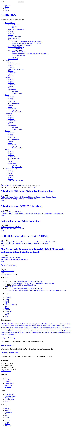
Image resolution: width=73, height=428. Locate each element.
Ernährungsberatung (11, 168)
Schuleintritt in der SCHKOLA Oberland (21, 206)
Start (2, 185)
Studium (10, 71)
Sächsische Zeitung (11, 199)
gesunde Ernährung (56, 327)
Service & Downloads (15, 50)
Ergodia (7, 60)
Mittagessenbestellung (8, 338)
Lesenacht (53, 325)
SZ (36, 199)
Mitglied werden (17, 93)
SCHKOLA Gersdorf (13, 330)
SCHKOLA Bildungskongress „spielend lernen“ (26, 41)
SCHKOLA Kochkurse (15, 180)
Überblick (11, 62)
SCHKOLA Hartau (9, 334)
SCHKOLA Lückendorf (65, 330)
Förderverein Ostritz (34, 197)
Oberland (7, 131)
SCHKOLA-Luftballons (44, 213)
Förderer (14, 28)
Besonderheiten (13, 40)
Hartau (7, 95)
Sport (5, 325)
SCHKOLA (8, 15)
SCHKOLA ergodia (35, 332)
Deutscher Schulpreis (43, 329)
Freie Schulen (11, 324)
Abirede (8, 243)
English (7, 10)
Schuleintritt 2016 (58, 213)
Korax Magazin (9, 394)
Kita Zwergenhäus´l (29, 329)
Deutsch (7, 5)
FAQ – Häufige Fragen (19, 52)
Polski (6, 8)
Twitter (7, 422)
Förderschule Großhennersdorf (43, 327)
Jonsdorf (35, 242)
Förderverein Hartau (7, 197)
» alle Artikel (32, 187)
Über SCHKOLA (13, 24)
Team (10, 74)
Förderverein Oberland (20, 197)
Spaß (14, 329)
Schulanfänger (30, 199)
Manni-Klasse (52, 329)
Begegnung (60, 332)
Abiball (3, 243)
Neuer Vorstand (8, 265)
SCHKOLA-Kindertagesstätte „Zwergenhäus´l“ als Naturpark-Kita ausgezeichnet (29, 283)
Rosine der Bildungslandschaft (38, 243)
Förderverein (12, 89)
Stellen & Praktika (13, 38)
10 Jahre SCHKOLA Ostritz (9, 213)
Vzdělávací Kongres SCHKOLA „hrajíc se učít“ (26, 43)
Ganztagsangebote (13, 103)
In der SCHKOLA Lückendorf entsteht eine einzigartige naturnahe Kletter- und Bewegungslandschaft (35, 290)
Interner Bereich (13, 59)
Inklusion (15, 259)
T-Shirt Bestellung (10, 396)
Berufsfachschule (5, 327)
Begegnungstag (44, 330)
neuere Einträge (5, 274)
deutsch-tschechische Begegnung (27, 330)
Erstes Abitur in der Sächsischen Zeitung (21, 221)
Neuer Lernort (9, 287)
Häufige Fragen (9, 398)
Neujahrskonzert (37, 324)
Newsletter (15, 57)
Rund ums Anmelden (14, 36)
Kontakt (10, 31)
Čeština (7, 7)
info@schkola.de (6, 371)
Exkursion (43, 332)
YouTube (7, 424)
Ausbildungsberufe (14, 64)
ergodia (38, 330)
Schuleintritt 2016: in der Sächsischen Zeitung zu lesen (27, 191)
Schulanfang (21, 199)
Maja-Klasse (45, 324)
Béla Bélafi (19, 243)
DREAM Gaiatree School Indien (22, 45)
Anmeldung (11, 72)
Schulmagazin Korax (18, 55)
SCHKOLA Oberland (51, 332)
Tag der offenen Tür (54, 330)
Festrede (26, 243)
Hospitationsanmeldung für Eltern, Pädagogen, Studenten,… (30, 53)
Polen (69, 327)
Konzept (14, 26)
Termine (10, 35)
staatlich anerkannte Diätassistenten (41, 325)
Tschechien (4, 329)
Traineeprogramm (17, 48)
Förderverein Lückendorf (27, 281)
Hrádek (36, 329)
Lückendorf (8, 113)
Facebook (7, 420)
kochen (24, 324)
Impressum (8, 387)
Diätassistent (30, 324)
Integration (10, 329)
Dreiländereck (19, 329)
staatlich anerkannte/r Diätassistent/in (58, 324)
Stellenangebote (9, 399)
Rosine (26, 259)
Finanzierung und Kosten (16, 69)
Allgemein (4, 242)
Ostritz (7, 149)
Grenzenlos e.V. (60, 325)
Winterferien (19, 324)
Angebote (11, 177)
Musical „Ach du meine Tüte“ (28, 213)
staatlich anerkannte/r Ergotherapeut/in (21, 325)
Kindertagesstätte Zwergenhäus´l (9, 332)
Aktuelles (11, 33)
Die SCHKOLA (10, 23)
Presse (3, 199)
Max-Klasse (32, 327)
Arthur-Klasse (4, 324)
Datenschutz (8, 385)
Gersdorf (7, 77)
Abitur (3, 228)
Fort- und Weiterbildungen (16, 47)
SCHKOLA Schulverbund (16, 29)
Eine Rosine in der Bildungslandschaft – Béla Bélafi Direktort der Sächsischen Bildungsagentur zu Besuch (33, 250)
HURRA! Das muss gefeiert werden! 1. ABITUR (24, 236)
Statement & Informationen (10, 353)
